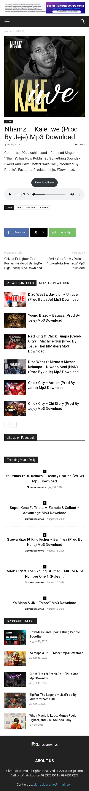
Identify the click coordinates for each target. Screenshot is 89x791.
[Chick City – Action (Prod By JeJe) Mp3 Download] (15, 387)
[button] (7, 21)
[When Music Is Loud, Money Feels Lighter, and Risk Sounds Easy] (15, 721)
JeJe (19, 207)
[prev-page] (7, 424)
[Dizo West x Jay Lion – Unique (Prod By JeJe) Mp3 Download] (15, 299)
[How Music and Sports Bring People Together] (15, 637)
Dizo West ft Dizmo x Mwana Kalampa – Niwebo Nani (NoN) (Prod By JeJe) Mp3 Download (53, 367)
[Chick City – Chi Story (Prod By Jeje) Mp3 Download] (15, 408)
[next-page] (14, 424)
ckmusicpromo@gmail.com (53, 784)
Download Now (44, 182)
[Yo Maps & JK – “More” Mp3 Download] (15, 658)
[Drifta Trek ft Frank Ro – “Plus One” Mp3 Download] (15, 679)
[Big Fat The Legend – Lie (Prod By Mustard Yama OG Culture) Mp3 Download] (15, 700)
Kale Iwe (30, 207)
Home (8, 31)
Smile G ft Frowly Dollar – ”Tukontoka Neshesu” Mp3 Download (66, 263)
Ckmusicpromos (36, 487)
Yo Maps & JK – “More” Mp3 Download (44, 603)
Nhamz (44, 207)
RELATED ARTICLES (20, 283)
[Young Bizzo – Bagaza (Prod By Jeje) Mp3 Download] (15, 320)
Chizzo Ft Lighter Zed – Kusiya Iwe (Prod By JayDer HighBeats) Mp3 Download (23, 263)
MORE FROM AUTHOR (54, 283)
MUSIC (20, 31)
